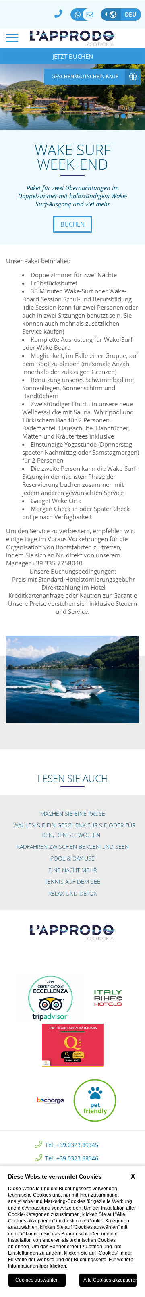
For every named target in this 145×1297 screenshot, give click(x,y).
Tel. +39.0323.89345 (71, 1144)
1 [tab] (116, 116)
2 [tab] (123, 116)
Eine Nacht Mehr (72, 870)
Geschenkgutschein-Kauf (85, 76)
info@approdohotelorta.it (92, 14)
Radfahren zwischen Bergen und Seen (73, 846)
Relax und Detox (72, 893)
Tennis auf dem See (72, 881)
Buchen (72, 224)
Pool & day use (72, 858)
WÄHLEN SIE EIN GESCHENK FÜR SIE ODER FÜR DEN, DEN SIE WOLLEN (74, 830)
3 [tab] (129, 116)
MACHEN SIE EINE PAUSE (72, 813)
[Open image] (72, 679)
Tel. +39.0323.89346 (71, 1157)
